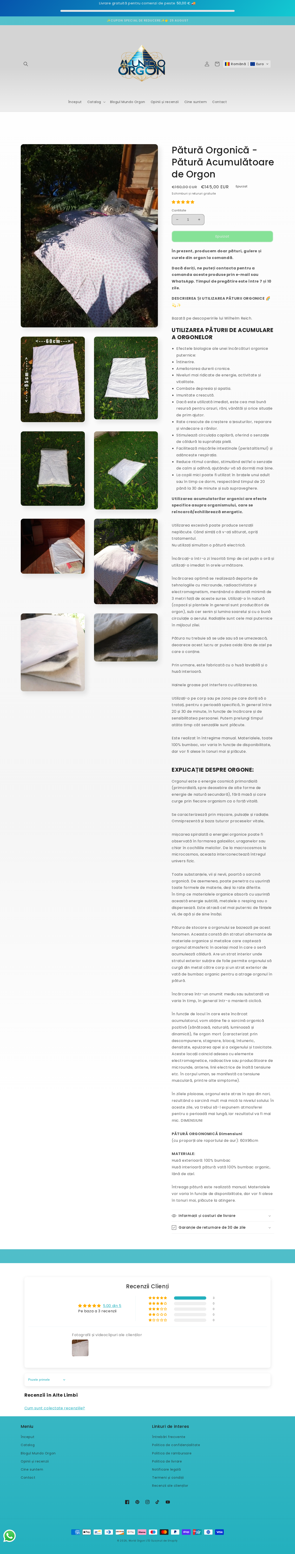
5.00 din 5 (112, 1305)
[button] (26, 64)
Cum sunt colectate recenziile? (54, 1408)
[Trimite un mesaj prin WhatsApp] (9, 1536)
